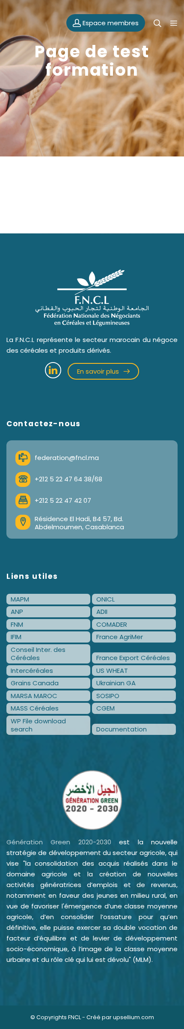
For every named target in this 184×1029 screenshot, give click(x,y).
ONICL (105, 599)
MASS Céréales (35, 708)
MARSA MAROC (34, 695)
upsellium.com (133, 1017)
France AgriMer (119, 636)
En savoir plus (99, 371)
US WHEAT (112, 670)
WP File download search (38, 725)
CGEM (105, 708)
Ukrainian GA (116, 682)
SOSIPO (107, 695)
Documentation (121, 729)
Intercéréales (32, 670)
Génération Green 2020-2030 (58, 841)
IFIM (16, 636)
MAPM (20, 599)
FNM (17, 624)
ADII (101, 611)
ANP (17, 611)
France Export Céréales (133, 657)
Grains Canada (35, 682)
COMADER (111, 624)
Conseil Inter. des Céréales (38, 654)
